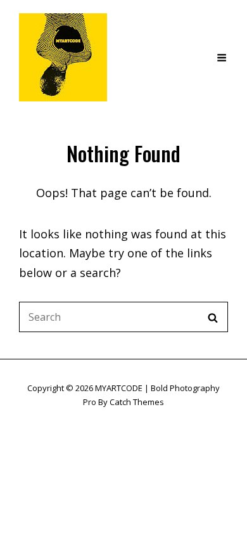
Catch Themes (137, 402)
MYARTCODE (118, 388)
